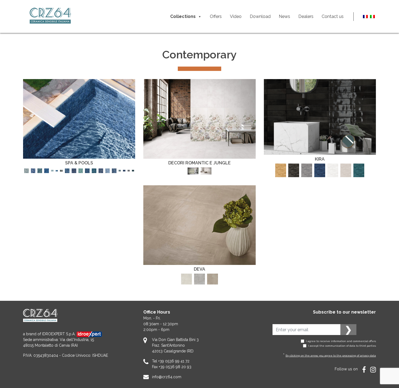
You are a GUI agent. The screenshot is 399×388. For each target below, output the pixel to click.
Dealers (306, 16)
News (284, 16)
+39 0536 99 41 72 (173, 361)
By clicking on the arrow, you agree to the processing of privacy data (331, 355)
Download (260, 16)
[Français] (365, 16)
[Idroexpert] (89, 334)
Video (236, 16)
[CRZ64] (50, 16)
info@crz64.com (166, 377)
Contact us (333, 16)
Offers (216, 16)
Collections (183, 16)
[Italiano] (372, 16)
